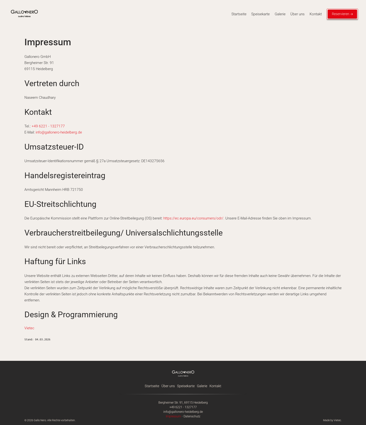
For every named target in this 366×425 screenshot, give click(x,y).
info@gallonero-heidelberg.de (59, 132)
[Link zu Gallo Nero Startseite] (24, 21)
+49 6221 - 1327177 (48, 126)
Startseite (238, 14)
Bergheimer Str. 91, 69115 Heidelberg (183, 402)
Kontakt (316, 14)
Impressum (173, 416)
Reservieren (340, 14)
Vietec (29, 328)
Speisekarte (260, 14)
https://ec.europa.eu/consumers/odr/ (193, 218)
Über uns (297, 14)
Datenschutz (192, 416)
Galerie (280, 14)
